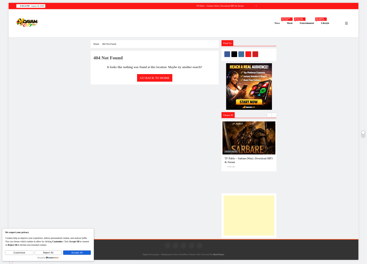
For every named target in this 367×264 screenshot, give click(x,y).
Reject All (48, 252)
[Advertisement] (249, 215)
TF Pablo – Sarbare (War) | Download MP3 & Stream (220, 6)
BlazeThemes (218, 254)
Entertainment (309, 23)
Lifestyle (325, 23)
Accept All (77, 252)
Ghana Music (231, 152)
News (280, 23)
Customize (19, 252)
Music (292, 23)
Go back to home (154, 78)
